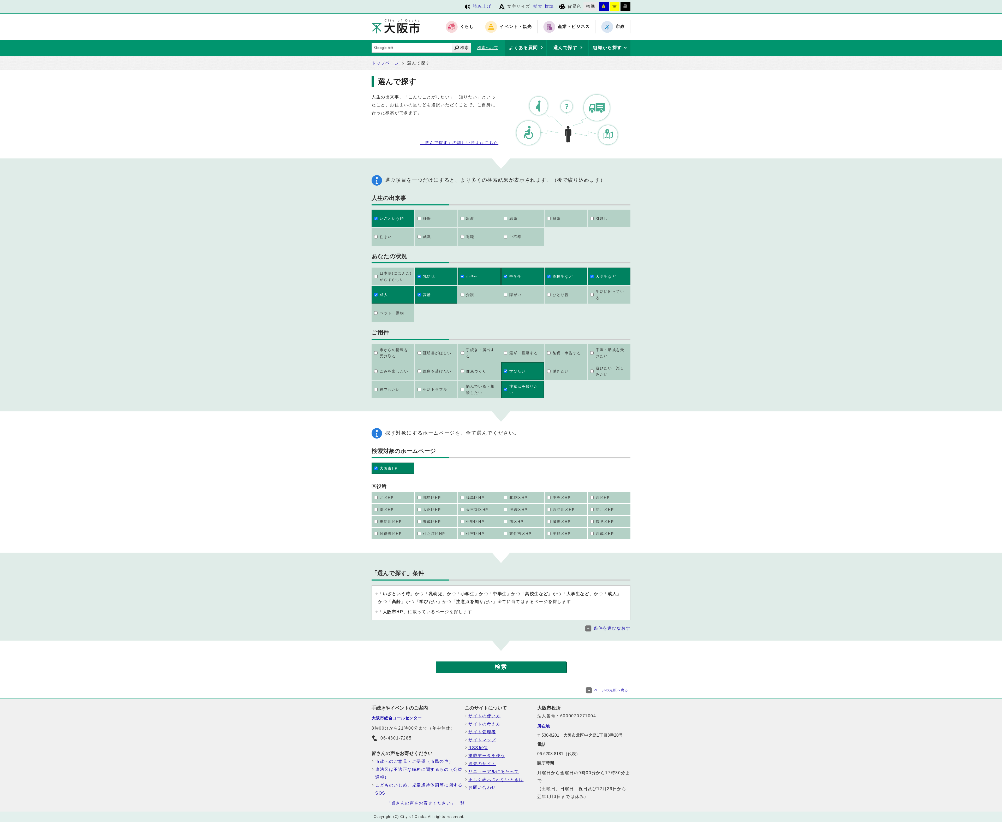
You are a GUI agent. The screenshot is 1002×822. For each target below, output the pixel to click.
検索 (464, 47)
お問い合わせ (482, 787)
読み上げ (482, 6)
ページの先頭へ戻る (611, 690)
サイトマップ (482, 740)
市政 (620, 27)
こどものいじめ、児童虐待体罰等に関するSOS (418, 789)
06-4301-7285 (395, 738)
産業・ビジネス (574, 27)
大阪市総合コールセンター (397, 718)
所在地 (543, 726)
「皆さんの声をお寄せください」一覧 (426, 803)
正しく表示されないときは (495, 779)
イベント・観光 (516, 27)
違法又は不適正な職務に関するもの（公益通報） (418, 773)
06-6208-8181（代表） (558, 754)
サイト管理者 (482, 732)
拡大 (537, 6)
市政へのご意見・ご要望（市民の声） (414, 761)
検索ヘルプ (487, 47)
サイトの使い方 (484, 716)
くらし (467, 27)
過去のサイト (482, 763)
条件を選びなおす (612, 628)
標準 (549, 6)
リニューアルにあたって (493, 771)
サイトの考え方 (484, 724)
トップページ (385, 63)
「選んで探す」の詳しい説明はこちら (459, 142)
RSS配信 (478, 748)
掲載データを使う (486, 755)
